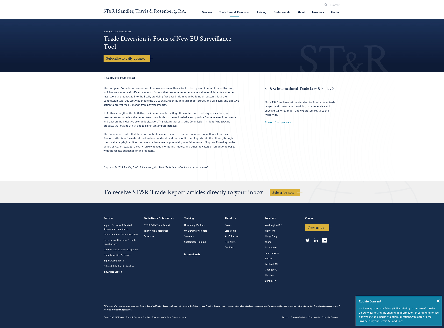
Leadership (230, 230)
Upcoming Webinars (194, 225)
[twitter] (308, 240)
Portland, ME (271, 264)
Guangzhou (271, 269)
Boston (268, 258)
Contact (335, 12)
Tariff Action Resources (156, 230)
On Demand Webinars (195, 230)
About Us (230, 218)
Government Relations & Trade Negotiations (120, 242)
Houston (269, 275)
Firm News (230, 241)
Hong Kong (271, 236)
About (301, 12)
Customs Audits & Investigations (121, 249)
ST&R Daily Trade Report (157, 225)
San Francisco (272, 253)
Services (207, 12)
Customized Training (195, 241)
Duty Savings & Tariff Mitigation (121, 234)
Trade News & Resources (234, 12)
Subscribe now (283, 192)
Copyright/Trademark (330, 317)
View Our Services (279, 122)
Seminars (189, 236)
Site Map (285, 317)
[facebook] (325, 240)
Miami (268, 241)
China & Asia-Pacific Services (119, 266)
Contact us (316, 227)
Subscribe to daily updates (125, 58)
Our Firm (229, 247)
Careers (336, 5)
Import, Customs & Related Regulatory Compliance (118, 227)
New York (270, 230)
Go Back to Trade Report (120, 78)
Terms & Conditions (391, 321)
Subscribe (149, 236)
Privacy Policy (366, 321)
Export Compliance (114, 260)
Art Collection (232, 236)
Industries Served (113, 271)
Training (262, 12)
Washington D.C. (273, 225)
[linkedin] (317, 240)
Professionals (282, 12)
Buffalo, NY (270, 280)
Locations (318, 12)
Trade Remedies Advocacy (117, 255)
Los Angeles (271, 247)
